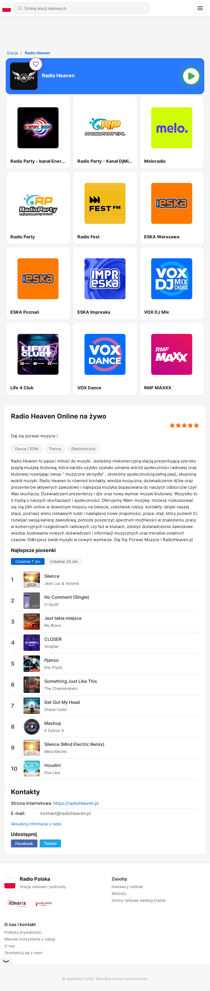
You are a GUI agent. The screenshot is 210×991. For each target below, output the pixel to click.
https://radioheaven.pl (76, 803)
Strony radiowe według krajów (139, 900)
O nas (9, 945)
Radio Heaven (37, 53)
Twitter (50, 843)
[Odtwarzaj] (191, 76)
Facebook (24, 843)
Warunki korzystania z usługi (29, 939)
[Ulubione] (35, 64)
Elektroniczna (83, 448)
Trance (55, 448)
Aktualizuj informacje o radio (36, 823)
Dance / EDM (26, 448)
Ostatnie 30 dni (64, 561)
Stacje (12, 53)
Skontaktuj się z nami (23, 952)
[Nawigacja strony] (200, 8)
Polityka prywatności (23, 932)
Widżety (119, 893)
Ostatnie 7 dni (27, 561)
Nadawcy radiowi (127, 886)
